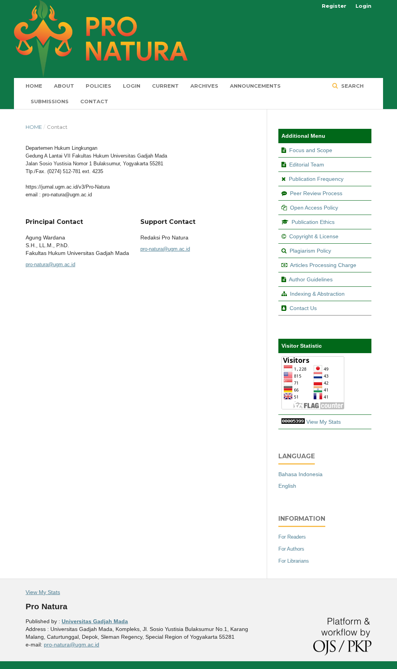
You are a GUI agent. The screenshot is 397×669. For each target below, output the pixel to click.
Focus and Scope (310, 150)
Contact (94, 101)
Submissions (50, 101)
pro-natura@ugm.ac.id (50, 264)
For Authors (291, 549)
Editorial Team (306, 164)
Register (334, 6)
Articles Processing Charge (322, 265)
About (64, 86)
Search (352, 86)
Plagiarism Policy (310, 251)
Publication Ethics (313, 222)
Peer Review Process (316, 193)
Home (34, 86)
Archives (204, 86)
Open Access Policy (314, 208)
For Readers (292, 537)
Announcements (255, 86)
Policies (98, 86)
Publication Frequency (316, 179)
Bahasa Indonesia (300, 474)
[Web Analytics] (293, 422)
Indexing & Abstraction (317, 294)
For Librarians (293, 561)
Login (131, 86)
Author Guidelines (311, 279)
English (287, 486)
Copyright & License (313, 236)
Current (165, 86)
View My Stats (323, 422)
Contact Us (303, 308)
